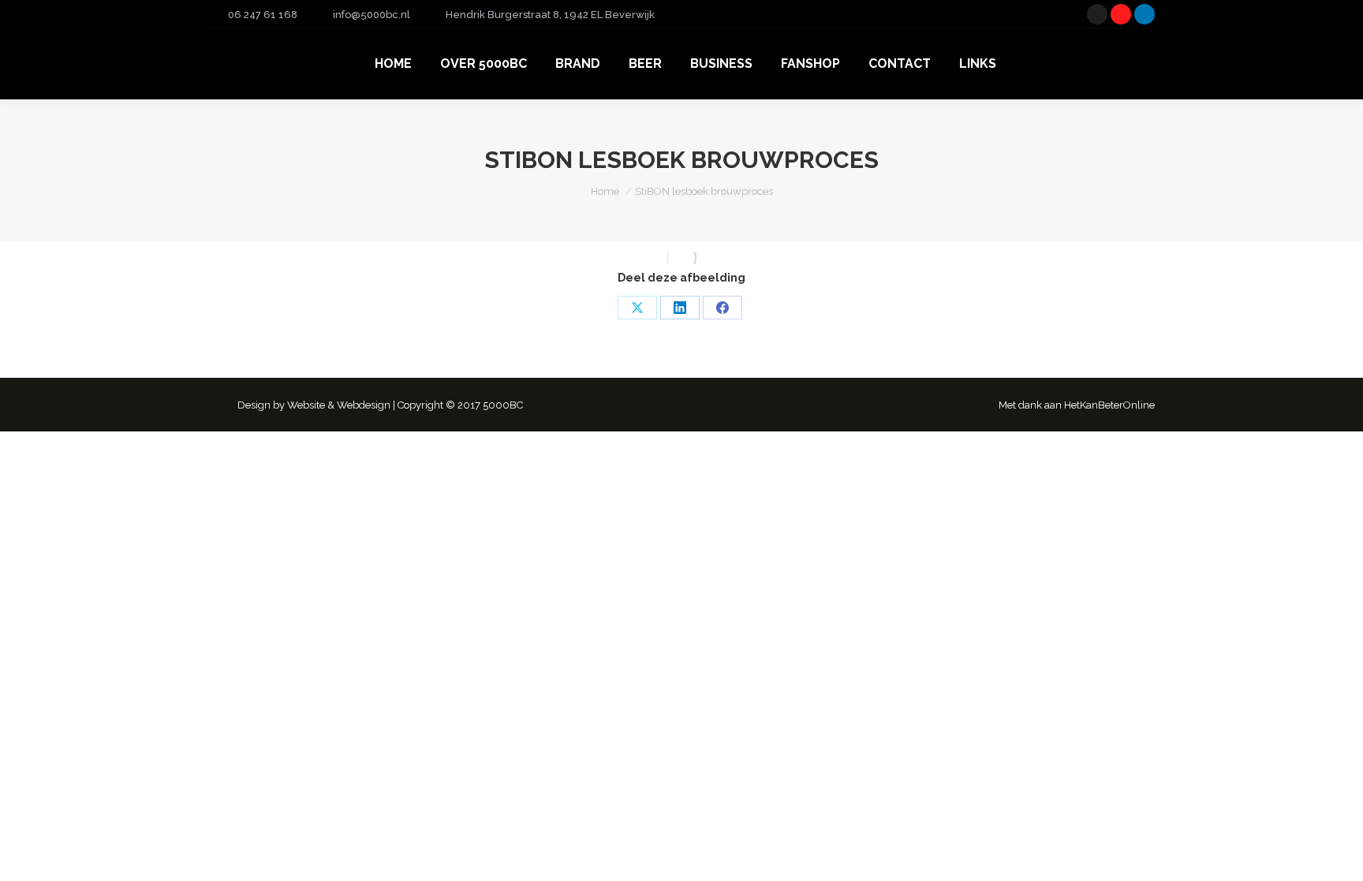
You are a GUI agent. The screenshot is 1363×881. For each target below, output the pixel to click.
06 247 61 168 (262, 15)
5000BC (503, 405)
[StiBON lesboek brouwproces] (681, 258)
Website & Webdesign (338, 405)
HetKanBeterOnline (1109, 405)
